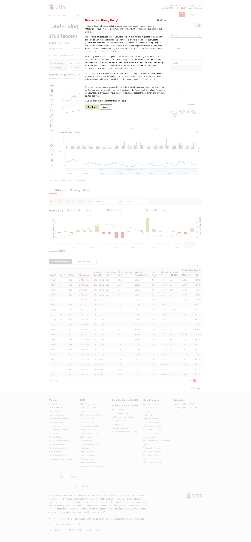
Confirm (92, 107)
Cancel (106, 107)
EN (165, 20)
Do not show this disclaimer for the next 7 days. (106, 101)
